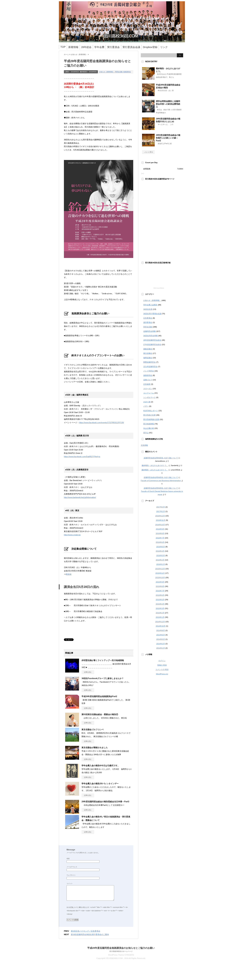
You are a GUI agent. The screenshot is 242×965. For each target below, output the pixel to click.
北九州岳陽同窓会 (150, 367)
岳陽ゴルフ (147, 380)
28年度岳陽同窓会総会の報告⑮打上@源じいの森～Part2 (168, 138)
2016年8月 (160, 533)
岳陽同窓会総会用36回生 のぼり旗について (161, 458)
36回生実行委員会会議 (152, 314)
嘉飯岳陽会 (147, 349)
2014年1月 (160, 648)
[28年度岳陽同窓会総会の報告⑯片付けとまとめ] (148, 129)
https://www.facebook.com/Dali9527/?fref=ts (82, 456)
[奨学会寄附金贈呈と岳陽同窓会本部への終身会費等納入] (148, 111)
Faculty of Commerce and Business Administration (161, 481)
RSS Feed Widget (159, 288)
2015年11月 (160, 573)
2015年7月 (160, 591)
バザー (146, 406)
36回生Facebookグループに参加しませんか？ (103, 678)
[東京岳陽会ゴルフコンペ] (72, 741)
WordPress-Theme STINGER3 (121, 955)
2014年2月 (160, 644)
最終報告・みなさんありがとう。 (155, 465)
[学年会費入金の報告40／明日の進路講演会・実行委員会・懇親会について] (72, 828)
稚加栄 (68, 574)
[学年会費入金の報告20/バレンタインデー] (72, 795)
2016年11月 (160, 520)
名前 (68, 858)
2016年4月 (160, 551)
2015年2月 (160, 613)
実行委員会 (113, 47)
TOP (63, 46)
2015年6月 (160, 595)
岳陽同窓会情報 (149, 331)
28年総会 (86, 47)
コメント (70, 883)
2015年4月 (160, 604)
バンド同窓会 (148, 371)
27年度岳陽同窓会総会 (152, 345)
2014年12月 (160, 622)
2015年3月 (160, 608)
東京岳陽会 (147, 353)
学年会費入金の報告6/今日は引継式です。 (100, 765)
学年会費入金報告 (150, 305)
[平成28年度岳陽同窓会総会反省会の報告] (148, 95)
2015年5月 (160, 600)
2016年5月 (160, 547)
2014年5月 (160, 639)
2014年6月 (160, 635)
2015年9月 (160, 582)
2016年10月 (160, 525)
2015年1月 (160, 617)
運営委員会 (147, 322)
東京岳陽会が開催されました (95, 747)
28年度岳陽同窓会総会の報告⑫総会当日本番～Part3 (105, 801)
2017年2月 (160, 507)
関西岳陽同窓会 (149, 362)
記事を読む (88, 672)
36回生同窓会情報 (150, 336)
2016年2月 (160, 560)
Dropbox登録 (150, 47)
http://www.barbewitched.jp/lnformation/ (80, 497)
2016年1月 (160, 564)
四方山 (146, 433)
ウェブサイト (71, 875)
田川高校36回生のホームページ (121, 951)
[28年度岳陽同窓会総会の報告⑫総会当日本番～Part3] (72, 813)
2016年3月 (160, 555)
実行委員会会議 (131, 47)
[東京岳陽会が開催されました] (72, 759)
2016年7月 (160, 538)
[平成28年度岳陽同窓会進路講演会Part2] (72, 708)
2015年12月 (160, 569)
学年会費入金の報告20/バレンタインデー (100, 783)
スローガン (147, 389)
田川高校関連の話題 (151, 419)
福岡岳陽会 (147, 358)
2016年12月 (160, 516)
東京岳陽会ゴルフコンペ (93, 729)
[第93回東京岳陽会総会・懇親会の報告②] (72, 726)
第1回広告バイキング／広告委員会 (85, 931)
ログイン (161, 661)
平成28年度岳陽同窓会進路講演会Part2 (99, 696)
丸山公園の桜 (148, 428)
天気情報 (144, 445)
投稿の (162, 665)
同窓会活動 (119, 72)
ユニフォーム (148, 393)
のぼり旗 (146, 402)
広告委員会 (147, 318)
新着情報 (73, 47)
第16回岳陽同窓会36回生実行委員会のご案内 (90, 934)
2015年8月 (160, 586)
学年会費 (99, 47)
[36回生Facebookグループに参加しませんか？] (72, 690)
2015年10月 (160, 578)
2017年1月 (160, 511)
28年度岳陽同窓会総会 (152, 340)
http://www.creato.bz (72, 535)
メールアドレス (72, 867)
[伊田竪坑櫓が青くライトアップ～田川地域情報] (72, 671)
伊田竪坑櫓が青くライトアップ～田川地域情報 (103, 660)
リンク (164, 47)
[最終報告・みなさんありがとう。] (148, 79)
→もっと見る (148, 152)
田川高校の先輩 (149, 415)
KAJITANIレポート (150, 411)
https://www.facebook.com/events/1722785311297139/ (101, 422)
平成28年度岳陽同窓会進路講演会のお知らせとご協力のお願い (121, 948)
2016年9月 (160, 529)
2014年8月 (160, 630)
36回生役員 (147, 309)
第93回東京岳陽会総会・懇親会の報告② (100, 714)
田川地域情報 (148, 424)
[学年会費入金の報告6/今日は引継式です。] (72, 777)
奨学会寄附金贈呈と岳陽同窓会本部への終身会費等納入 (168, 104)
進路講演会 (127, 72)
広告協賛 (146, 384)
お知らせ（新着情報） (106, 72)
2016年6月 (160, 542)
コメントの (162, 669)
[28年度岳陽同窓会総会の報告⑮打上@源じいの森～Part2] (148, 145)
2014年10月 (160, 626)
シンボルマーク (149, 397)
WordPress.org (162, 674)
